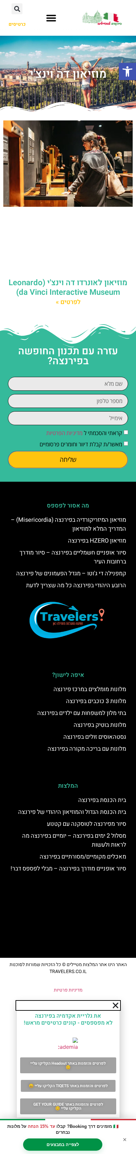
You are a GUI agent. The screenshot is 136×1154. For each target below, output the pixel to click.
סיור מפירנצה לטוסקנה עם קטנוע (86, 824)
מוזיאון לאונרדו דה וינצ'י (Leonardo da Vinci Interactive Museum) (68, 287)
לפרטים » (68, 302)
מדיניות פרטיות (68, 990)
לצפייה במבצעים (63, 1144)
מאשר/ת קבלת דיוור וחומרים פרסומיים (81, 444)
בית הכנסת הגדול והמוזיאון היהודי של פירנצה (72, 812)
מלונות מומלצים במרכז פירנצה (89, 689)
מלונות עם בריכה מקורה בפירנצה (87, 748)
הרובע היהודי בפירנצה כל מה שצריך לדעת (76, 585)
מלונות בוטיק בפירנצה (100, 725)
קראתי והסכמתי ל (84, 433)
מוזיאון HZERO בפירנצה (97, 540)
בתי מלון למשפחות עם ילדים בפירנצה (81, 713)
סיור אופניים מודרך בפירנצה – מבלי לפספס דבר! (68, 868)
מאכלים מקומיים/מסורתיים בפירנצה (83, 856)
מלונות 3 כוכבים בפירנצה (96, 701)
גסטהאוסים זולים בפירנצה (94, 736)
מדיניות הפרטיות (64, 433)
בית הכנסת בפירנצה (102, 800)
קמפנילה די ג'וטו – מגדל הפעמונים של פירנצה (71, 573)
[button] (127, 71)
